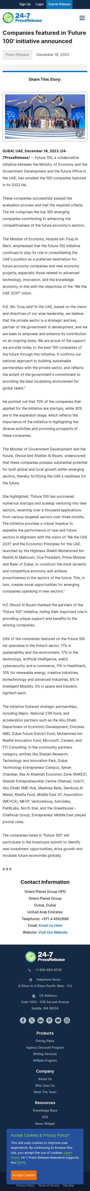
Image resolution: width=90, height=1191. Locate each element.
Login (39, 4)
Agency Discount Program (45, 1047)
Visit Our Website (52, 932)
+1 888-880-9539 (48, 970)
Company (45, 1072)
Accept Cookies (23, 1175)
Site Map (68, 1185)
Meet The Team (45, 1092)
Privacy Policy (25, 1185)
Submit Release (59, 4)
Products (45, 1033)
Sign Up (25, 4)
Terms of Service (48, 1185)
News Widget (45, 1123)
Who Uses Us (45, 1085)
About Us (45, 1079)
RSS (45, 1117)
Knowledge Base (45, 1110)
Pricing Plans (45, 1041)
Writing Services (45, 1054)
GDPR (21, 1162)
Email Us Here (50, 925)
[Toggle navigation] (82, 18)
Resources (45, 1103)
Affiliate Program (45, 1060)
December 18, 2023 (52, 55)
